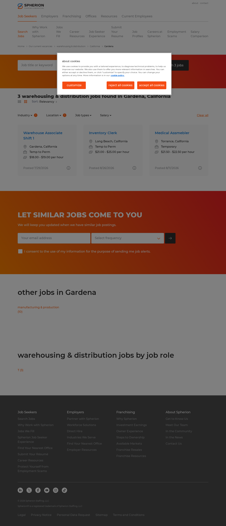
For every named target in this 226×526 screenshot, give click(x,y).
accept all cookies (151, 85)
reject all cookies (120, 85)
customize (74, 85)
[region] (114, 74)
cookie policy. (117, 75)
